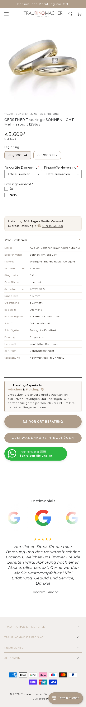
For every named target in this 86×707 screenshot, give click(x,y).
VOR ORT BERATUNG (46, 421)
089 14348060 (52, 225)
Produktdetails (16, 240)
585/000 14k (18, 155)
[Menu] (6, 13)
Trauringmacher (32, 694)
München (15, 389)
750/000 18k (47, 155)
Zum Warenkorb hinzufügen (43, 437)
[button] (70, 13)
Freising (32, 389)
